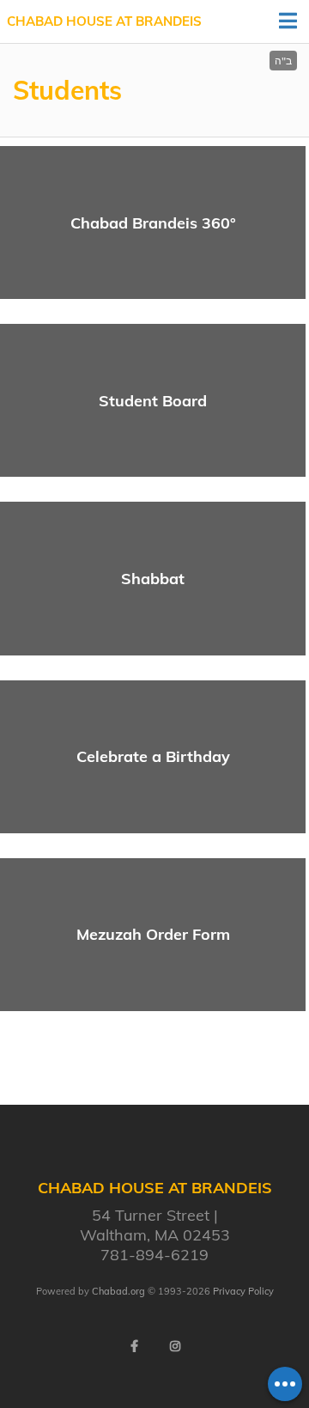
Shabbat (153, 578)
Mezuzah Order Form (153, 934)
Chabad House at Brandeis (104, 21)
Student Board (153, 401)
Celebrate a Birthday (153, 756)
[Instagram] (175, 1346)
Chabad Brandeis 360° (153, 223)
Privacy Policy (243, 1291)
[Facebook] (134, 1346)
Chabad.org (118, 1291)
